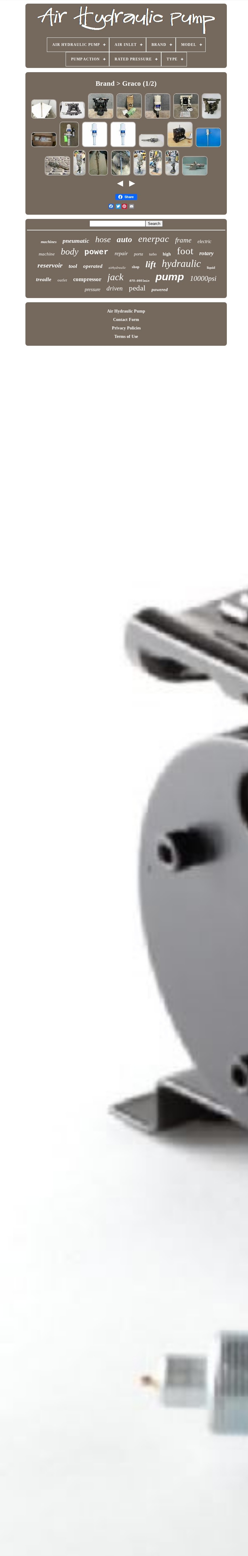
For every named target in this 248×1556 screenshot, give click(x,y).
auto (124, 239)
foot (185, 250)
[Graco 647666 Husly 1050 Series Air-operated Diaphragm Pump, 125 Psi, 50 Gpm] (72, 118)
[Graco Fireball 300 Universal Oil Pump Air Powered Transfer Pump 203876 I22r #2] (129, 118)
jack (115, 276)
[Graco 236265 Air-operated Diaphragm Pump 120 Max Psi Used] (211, 118)
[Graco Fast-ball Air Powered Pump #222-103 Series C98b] (120, 175)
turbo (153, 254)
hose (103, 239)
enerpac (153, 238)
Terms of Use (126, 336)
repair (121, 253)
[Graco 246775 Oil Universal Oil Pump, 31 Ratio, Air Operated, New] (123, 146)
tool (73, 266)
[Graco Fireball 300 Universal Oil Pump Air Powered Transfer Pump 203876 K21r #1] (157, 118)
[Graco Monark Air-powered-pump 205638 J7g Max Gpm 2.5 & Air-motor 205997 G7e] (151, 146)
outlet (62, 280)
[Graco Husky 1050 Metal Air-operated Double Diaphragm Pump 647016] (100, 118)
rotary (206, 253)
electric (204, 241)
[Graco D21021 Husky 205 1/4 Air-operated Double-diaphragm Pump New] (180, 146)
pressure (92, 289)
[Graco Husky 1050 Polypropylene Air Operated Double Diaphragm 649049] (186, 118)
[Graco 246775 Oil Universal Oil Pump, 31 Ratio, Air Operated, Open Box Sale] (94, 146)
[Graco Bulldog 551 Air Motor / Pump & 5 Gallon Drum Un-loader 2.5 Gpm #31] (155, 175)
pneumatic (76, 240)
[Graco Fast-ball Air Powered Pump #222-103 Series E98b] (98, 175)
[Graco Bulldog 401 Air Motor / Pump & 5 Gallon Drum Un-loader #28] (172, 175)
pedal (137, 288)
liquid (211, 267)
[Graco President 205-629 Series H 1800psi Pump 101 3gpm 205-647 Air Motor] (208, 146)
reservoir (50, 265)
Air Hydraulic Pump (126, 311)
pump (169, 276)
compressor (87, 279)
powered (160, 289)
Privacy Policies (126, 328)
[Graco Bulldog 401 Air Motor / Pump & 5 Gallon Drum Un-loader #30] (79, 175)
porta (138, 254)
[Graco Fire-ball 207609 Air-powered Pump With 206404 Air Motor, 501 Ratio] (43, 146)
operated (93, 266)
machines (49, 241)
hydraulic (181, 263)
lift (150, 264)
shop (135, 267)
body (69, 251)
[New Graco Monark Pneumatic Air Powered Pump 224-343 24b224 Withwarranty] (57, 175)
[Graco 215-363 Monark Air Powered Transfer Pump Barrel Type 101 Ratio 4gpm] (43, 118)
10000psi (203, 278)
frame (183, 240)
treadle (43, 279)
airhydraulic (117, 267)
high (167, 254)
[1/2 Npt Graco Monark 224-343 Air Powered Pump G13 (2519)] (194, 175)
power (96, 252)
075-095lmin (139, 281)
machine (47, 254)
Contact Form (126, 319)
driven (114, 288)
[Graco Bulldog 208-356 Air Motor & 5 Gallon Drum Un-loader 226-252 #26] (139, 175)
